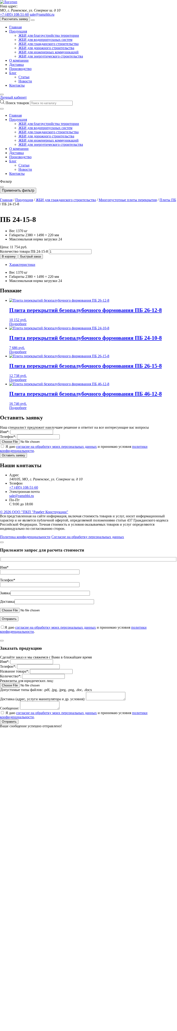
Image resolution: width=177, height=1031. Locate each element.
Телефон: (8, 437)
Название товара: (14, 671)
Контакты (17, 85)
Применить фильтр (18, 190)
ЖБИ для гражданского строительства (48, 44)
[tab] (93, 265)
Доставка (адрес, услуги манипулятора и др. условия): (42, 699)
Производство (20, 69)
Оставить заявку (13, 455)
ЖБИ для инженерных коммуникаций (48, 52)
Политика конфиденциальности (25, 537)
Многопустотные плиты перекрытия (128, 200)
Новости (25, 81)
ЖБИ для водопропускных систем (45, 40)
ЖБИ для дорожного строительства (46, 48)
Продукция (18, 31)
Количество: (10, 676)
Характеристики (22, 265)
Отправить (9, 721)
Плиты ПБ (167, 200)
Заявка (5, 593)
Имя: (4, 432)
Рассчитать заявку (15, 19)
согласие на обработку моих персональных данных (56, 447)
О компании (19, 60)
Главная (15, 27)
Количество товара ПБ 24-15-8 (24, 251)
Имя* (4, 567)
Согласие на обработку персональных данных (87, 537)
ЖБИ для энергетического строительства (50, 56)
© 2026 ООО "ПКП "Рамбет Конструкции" (34, 512)
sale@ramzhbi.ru (42, 14)
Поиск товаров (18, 103)
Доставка (16, 65)
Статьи (24, 77)
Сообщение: (9, 708)
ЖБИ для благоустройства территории (48, 35)
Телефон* (7, 580)
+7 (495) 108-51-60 (14, 14)
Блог (13, 73)
